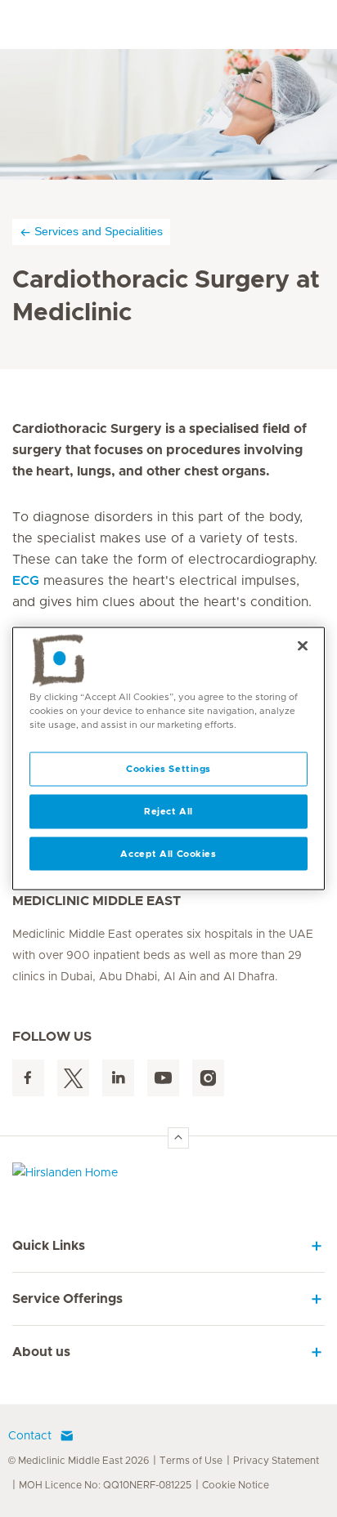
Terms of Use (191, 1461)
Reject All (168, 810)
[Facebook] (28, 1078)
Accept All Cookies (168, 853)
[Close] (303, 645)
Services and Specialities (98, 231)
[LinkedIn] (118, 1078)
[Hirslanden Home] (168, 1176)
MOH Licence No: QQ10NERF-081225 (105, 1485)
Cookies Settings (168, 768)
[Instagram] (208, 1078)
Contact (30, 1436)
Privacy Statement (276, 1461)
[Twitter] (73, 1078)
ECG (25, 580)
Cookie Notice (235, 1485)
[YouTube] (163, 1078)
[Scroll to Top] (178, 1138)
